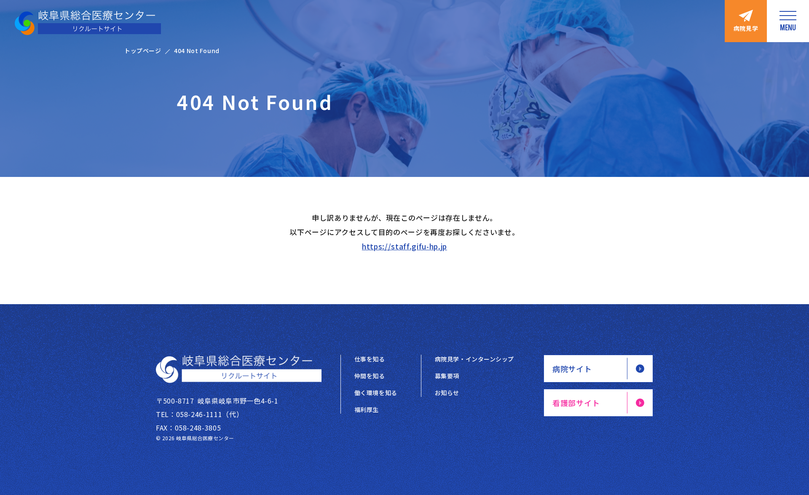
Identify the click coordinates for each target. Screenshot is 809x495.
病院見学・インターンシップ (474, 359)
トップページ (142, 50)
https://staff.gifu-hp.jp (404, 246)
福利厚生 (366, 409)
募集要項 (447, 376)
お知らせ (447, 392)
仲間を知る (369, 376)
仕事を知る (369, 359)
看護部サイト (576, 402)
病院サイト (572, 368)
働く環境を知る (375, 392)
